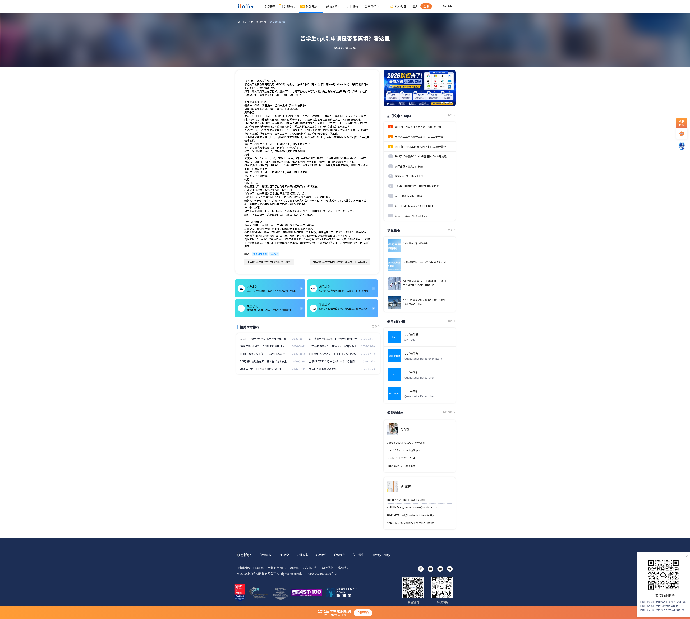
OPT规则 (265, 158)
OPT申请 (259, 144)
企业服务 (352, 6)
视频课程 (269, 6)
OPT (257, 105)
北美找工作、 (311, 567)
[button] (442, 102)
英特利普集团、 (278, 567)
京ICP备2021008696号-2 (321, 573)
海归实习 (344, 567)
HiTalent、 (259, 567)
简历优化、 (329, 567)
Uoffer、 (295, 567)
